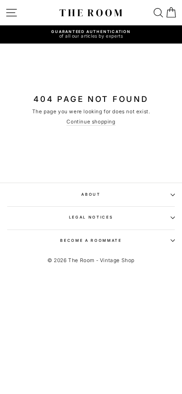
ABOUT (90, 194)
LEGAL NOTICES (91, 217)
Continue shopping (90, 122)
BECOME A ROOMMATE (91, 240)
